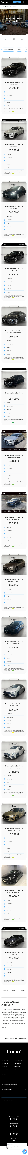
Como (11, 1151)
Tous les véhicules (8, 49)
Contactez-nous (5, 1072)
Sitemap (3, 1148)
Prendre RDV (17, 2)
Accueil (2, 6)
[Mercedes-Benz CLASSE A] (14, 67)
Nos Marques (4, 1060)
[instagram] (13, 1118)
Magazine (16, 1069)
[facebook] (10, 1118)
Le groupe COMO (18, 1060)
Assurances (4, 1074)
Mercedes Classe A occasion (10, 6)
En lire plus (3, 1027)
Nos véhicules (4, 1063)
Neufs (19, 49)
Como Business (17, 1063)
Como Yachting (17, 1066)
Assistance (16, 1072)
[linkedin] (17, 1118)
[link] (5, 990)
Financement (4, 1069)
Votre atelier (4, 1066)
